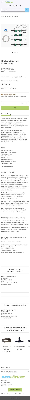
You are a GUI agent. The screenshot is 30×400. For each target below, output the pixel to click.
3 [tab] (15, 52)
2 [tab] (14, 52)
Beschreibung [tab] (6, 114)
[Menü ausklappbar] (2, 1)
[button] (13, 5)
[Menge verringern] (3, 103)
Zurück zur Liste (6, 16)
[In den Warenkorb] (2, 21)
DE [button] (9, 5)
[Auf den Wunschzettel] (25, 25)
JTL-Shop (18, 398)
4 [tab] (17, 52)
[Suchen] (27, 10)
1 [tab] (12, 52)
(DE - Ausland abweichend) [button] (19, 96)
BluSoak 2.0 (11, 70)
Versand (15, 88)
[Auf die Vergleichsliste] (21, 25)
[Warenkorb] (20, 5)
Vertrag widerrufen (15, 389)
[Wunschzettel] (16, 5)
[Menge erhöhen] (27, 103)
